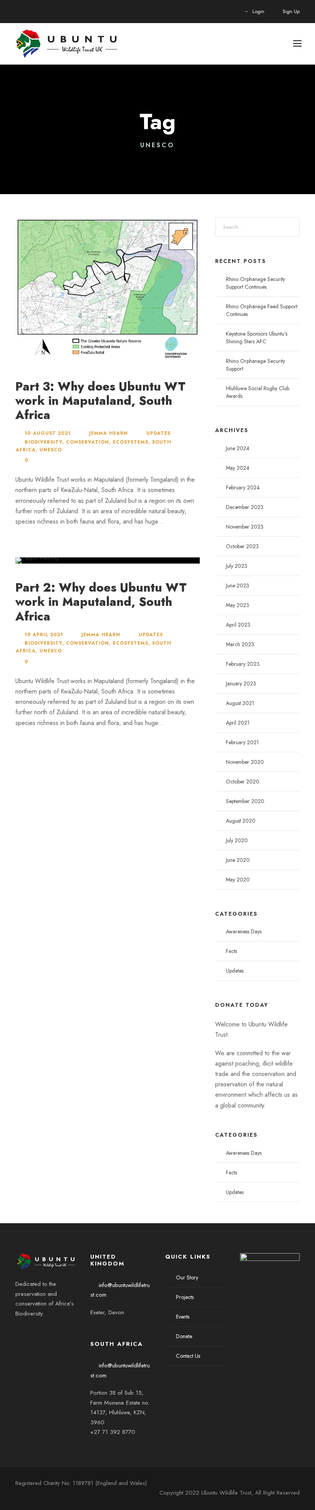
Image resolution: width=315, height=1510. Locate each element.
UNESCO (51, 449)
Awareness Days (244, 931)
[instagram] (44, 1332)
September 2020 (245, 801)
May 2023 (237, 605)
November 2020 (245, 762)
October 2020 (242, 781)
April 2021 (238, 723)
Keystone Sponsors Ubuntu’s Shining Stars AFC (256, 337)
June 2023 (237, 585)
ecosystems (130, 442)
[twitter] (31, 1332)
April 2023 (238, 625)
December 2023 (245, 507)
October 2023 (242, 546)
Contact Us (188, 1356)
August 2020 (240, 821)
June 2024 (237, 448)
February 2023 (243, 664)
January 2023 (241, 683)
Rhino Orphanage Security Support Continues (255, 283)
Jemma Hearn (108, 433)
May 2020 (238, 879)
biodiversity (43, 442)
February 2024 (243, 487)
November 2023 (245, 526)
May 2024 (237, 468)
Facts (231, 951)
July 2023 (236, 566)
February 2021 (242, 742)
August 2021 (240, 703)
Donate (184, 1336)
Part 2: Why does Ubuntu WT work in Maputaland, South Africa (101, 602)
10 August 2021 (48, 433)
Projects (185, 1297)
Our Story (187, 1277)
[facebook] (18, 1332)
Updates (158, 433)
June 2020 (238, 860)
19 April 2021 (44, 634)
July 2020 (237, 840)
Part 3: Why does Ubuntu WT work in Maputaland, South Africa (100, 401)
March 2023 (240, 644)
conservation (87, 442)
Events (182, 1316)
